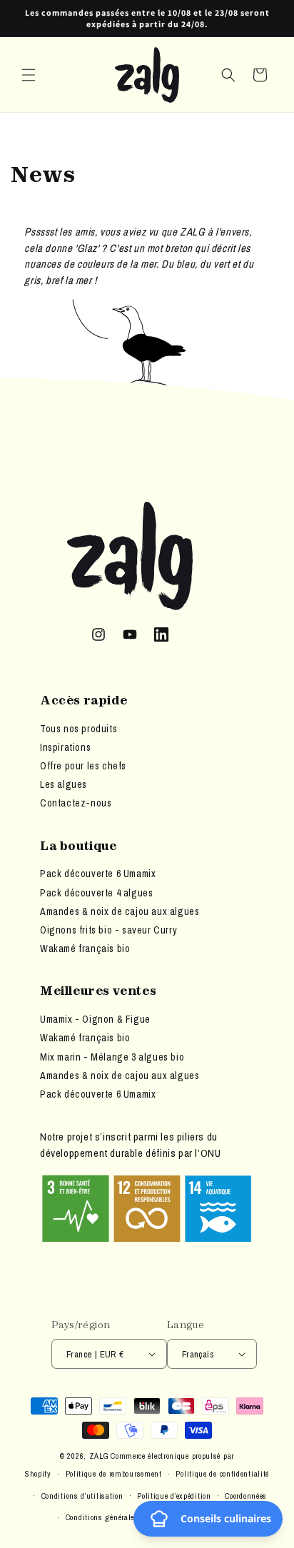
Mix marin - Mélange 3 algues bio (112, 1057)
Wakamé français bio (85, 948)
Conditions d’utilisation (82, 1496)
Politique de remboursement (114, 1474)
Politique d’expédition (174, 1496)
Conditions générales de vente (117, 1517)
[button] (28, 75)
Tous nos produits (78, 728)
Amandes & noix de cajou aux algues (119, 911)
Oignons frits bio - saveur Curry (108, 930)
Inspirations (65, 747)
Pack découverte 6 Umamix (98, 873)
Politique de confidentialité (222, 1474)
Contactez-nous (75, 802)
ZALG (99, 1456)
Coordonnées (246, 1496)
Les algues (63, 784)
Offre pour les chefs (83, 765)
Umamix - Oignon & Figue (95, 1019)
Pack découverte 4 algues (96, 892)
